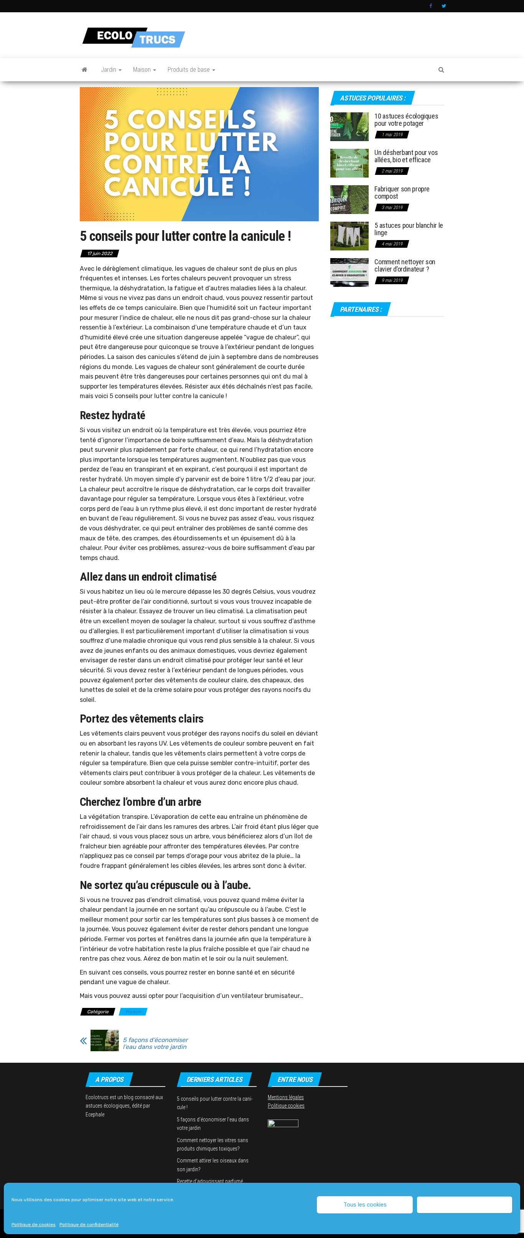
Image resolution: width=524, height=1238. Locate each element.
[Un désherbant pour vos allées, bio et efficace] (349, 162)
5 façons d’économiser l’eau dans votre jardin (155, 1043)
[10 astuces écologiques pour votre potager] (349, 126)
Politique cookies (286, 1106)
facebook (431, 6)
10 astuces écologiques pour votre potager (406, 120)
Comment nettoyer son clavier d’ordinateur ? (404, 265)
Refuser (464, 1204)
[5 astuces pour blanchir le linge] (349, 235)
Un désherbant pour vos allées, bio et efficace (406, 156)
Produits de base (189, 69)
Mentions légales (286, 1097)
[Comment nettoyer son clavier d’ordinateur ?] (349, 271)
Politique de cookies (34, 1224)
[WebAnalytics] (283, 1123)
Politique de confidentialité (89, 1224)
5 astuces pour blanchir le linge (408, 229)
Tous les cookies (365, 1204)
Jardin (109, 69)
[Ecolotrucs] (84, 69)
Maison (142, 69)
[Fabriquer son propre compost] (349, 198)
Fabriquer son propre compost (402, 193)
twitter (444, 6)
